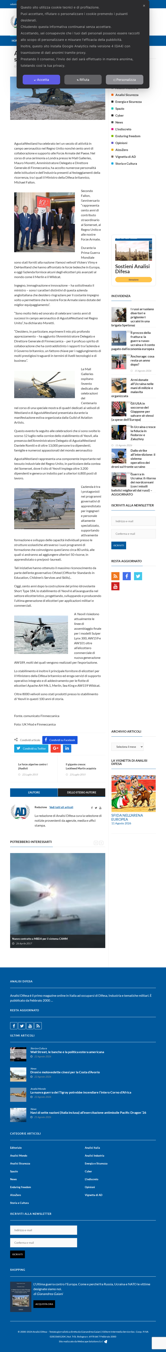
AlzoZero (121, 150)
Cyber (119, 115)
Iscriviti (118, 545)
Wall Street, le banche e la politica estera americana (67, 1052)
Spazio (119, 108)
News (119, 122)
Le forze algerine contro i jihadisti (33, 766)
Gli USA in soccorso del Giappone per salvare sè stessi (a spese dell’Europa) (132, 411)
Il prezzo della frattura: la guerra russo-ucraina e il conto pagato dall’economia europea (133, 341)
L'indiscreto (123, 129)
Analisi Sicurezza (126, 95)
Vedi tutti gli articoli (61, 807)
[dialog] (83, 44)
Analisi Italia (92, 1147)
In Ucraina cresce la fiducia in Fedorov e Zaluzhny (143, 433)
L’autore (34, 792)
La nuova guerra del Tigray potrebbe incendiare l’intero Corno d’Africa (80, 1092)
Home (16, 40)
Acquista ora (44, 1304)
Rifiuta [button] (84, 80)
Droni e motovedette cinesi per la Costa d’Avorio (65, 1072)
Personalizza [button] (126, 80)
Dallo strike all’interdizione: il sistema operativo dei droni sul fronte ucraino (133, 458)
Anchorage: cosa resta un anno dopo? (142, 360)
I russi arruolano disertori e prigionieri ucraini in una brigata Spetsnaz (132, 317)
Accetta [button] (43, 80)
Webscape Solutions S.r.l (90, 1341)
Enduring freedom (127, 136)
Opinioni (121, 143)
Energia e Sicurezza (128, 101)
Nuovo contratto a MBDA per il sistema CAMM (40, 938)
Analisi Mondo (38, 1088)
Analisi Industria (94, 1155)
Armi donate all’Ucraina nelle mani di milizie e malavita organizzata (132, 388)
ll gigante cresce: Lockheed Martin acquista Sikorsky (81, 768)
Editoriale (16, 1147)
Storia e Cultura (126, 163)
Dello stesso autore (81, 792)
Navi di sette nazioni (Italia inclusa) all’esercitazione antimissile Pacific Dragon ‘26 (88, 1112)
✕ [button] (144, 6)
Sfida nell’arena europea (127, 817)
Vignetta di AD (125, 156)
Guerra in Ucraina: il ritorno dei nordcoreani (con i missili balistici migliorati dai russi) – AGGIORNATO (133, 484)
